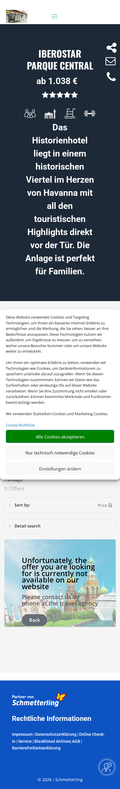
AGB (76, 741)
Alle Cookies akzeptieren (60, 436)
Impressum (22, 734)
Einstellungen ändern (60, 468)
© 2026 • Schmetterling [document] (60, 779)
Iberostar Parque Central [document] (60, 59)
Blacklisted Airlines (52, 741)
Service (25, 741)
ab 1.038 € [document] (56, 81)
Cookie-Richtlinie (20, 424)
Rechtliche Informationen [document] (51, 718)
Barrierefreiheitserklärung (36, 748)
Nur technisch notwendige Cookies (60, 452)
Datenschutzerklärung (55, 734)
